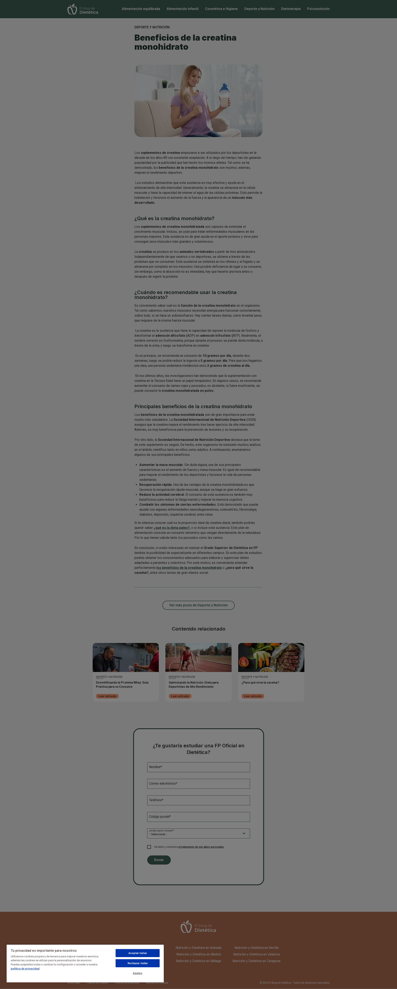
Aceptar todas (137, 953)
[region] (85, 963)
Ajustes (137, 973)
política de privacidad (25, 968)
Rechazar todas (138, 963)
